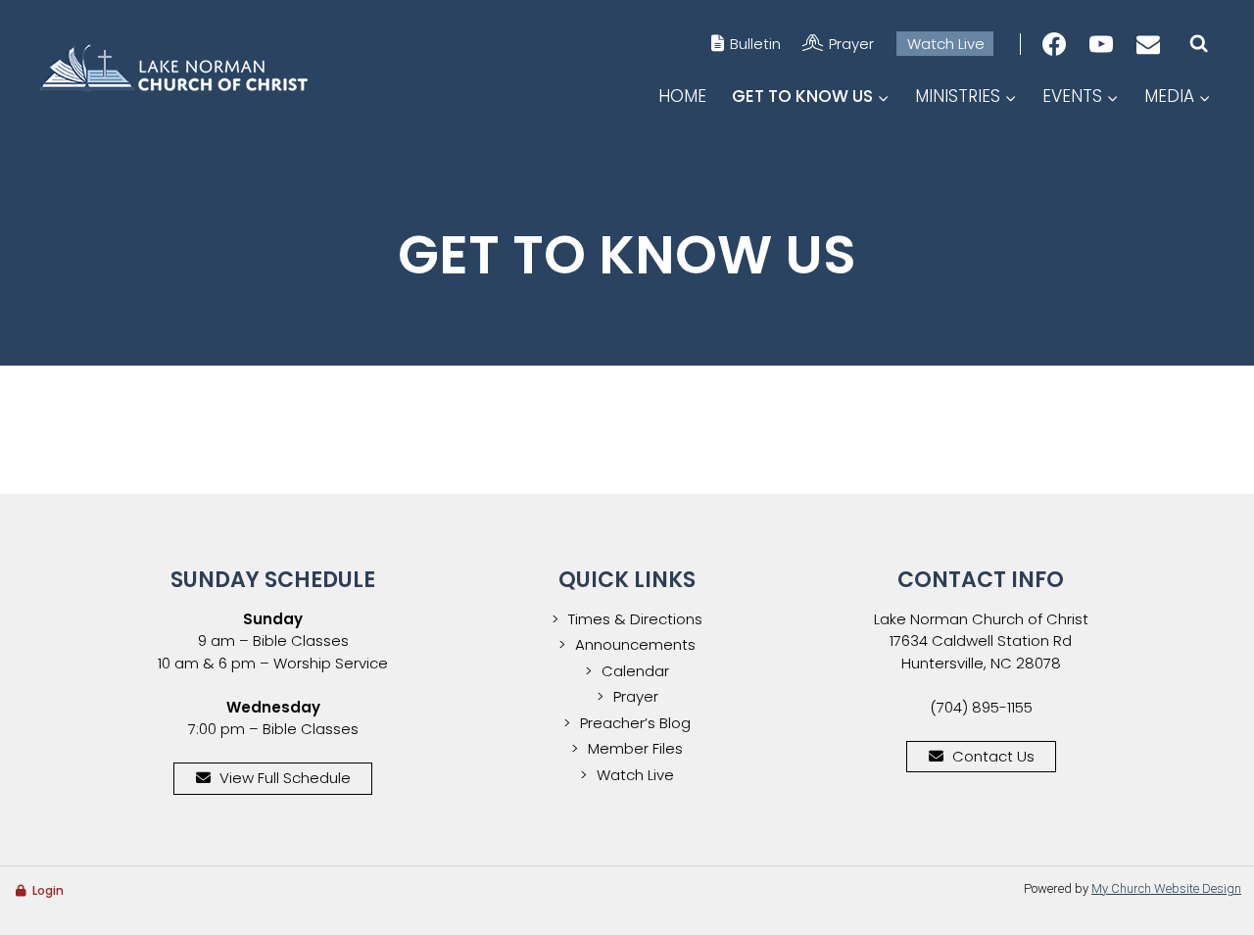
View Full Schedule (285, 777)
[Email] (1148, 44)
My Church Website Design (1166, 888)
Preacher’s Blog (635, 723)
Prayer (851, 43)
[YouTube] (1101, 44)
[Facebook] (1054, 44)
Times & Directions (635, 619)
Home (682, 96)
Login (48, 890)
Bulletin (755, 43)
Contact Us (993, 756)
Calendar (635, 671)
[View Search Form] (1198, 44)
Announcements (635, 644)
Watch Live (946, 43)
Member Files (635, 748)
